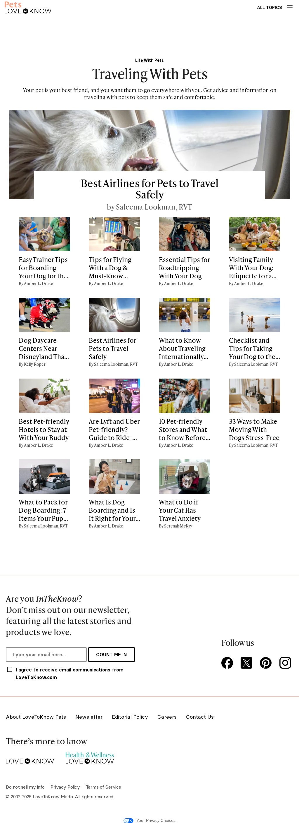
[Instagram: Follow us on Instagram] (286, 663)
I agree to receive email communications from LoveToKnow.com (70, 673)
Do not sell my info (25, 787)
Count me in (111, 654)
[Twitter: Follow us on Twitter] (248, 663)
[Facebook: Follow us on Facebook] (228, 663)
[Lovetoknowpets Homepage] (28, 7)
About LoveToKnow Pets (36, 716)
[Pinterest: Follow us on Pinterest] (267, 663)
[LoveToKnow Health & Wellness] (90, 756)
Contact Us (200, 716)
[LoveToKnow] (30, 756)
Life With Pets (149, 60)
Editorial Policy (130, 716)
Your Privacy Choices (155, 820)
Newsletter (88, 716)
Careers (167, 716)
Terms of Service (103, 787)
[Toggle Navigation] (289, 7)
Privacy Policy (65, 787)
